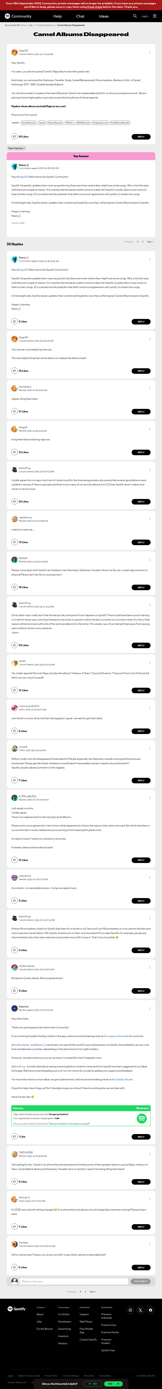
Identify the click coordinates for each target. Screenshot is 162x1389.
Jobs (39, 1321)
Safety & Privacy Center (29, 1375)
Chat (80, 16)
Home (22, 25)
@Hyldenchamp (20, 1044)
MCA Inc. (70, 122)
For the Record (45, 1329)
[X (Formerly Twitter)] (140, 1310)
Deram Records (55, 122)
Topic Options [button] (15, 148)
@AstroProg (18, 1066)
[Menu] (154, 16)
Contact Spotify (88, 1339)
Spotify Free (108, 1350)
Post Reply (140, 1281)
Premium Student (106, 1341)
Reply (141, 136)
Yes (110, 1383)
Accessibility (105, 1375)
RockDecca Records (120, 122)
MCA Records (83, 122)
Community (21, 16)
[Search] (135, 16)
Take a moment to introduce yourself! (69, 1123)
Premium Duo (108, 1325)
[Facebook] (150, 1310)
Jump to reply (18, 222)
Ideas (104, 16)
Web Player (86, 1321)
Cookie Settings (70, 1375)
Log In (145, 16)
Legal (10, 1375)
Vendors (63, 1343)
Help (57, 16)
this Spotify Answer (122, 1079)
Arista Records (28, 122)
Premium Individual (106, 1316)
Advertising (64, 1329)
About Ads (89, 1375)
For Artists (63, 1314)
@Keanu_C (40, 1044)
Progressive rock (100, 122)
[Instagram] (130, 1310)
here (65, 1070)
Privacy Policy (51, 1375)
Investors (63, 1336)
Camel (42, 122)
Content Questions (45, 25)
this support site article (116, 1036)
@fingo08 (22, 176)
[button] (149, 52)
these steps (94, 7)
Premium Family (110, 1332)
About (40, 1314)
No (95, 1383)
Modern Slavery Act (17, 1382)
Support (84, 1314)
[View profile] (14, 52)
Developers (64, 1321)
